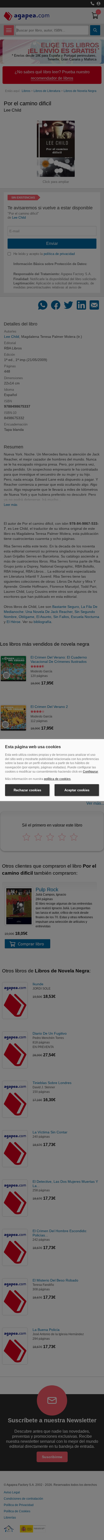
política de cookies (57, 779)
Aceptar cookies (76, 790)
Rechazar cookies (27, 790)
